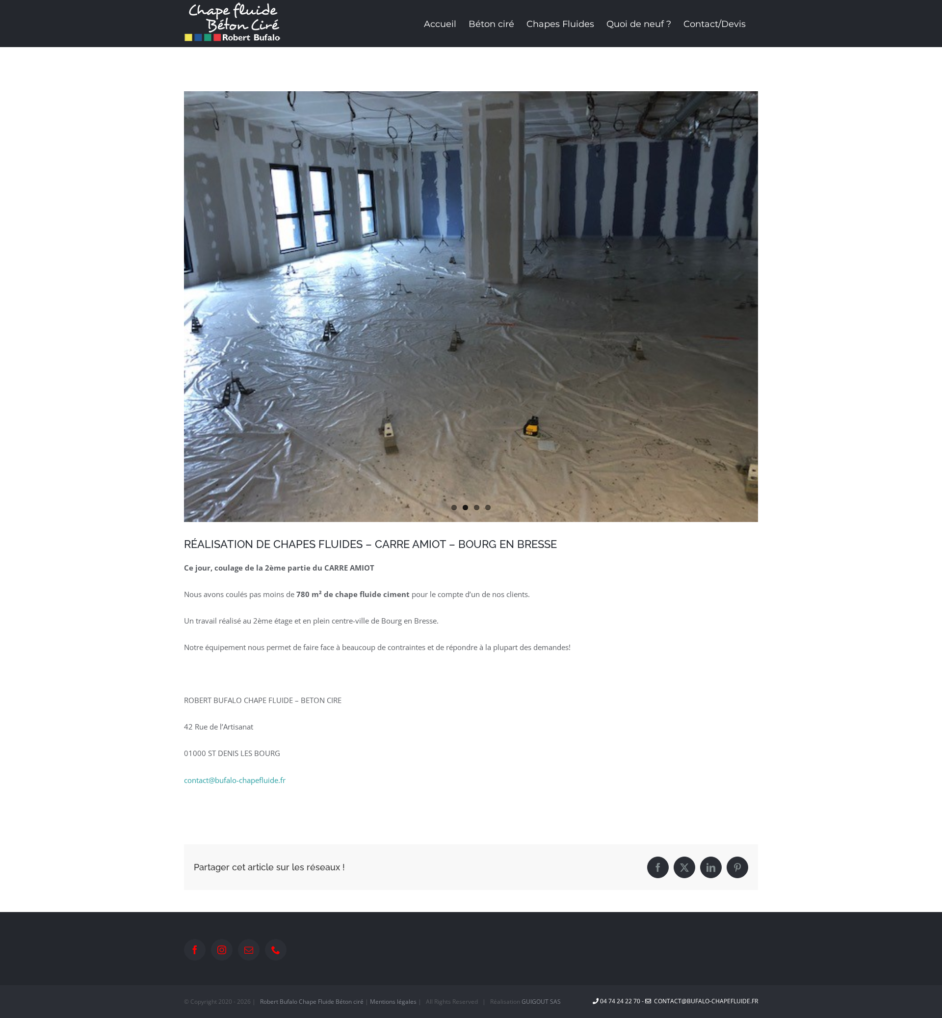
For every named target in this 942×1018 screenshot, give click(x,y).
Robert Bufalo (278, 1001)
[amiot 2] (471, 306)
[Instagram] (222, 950)
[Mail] (249, 950)
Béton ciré (350, 1001)
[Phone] (276, 950)
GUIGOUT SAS (541, 1001)
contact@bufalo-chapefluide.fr (235, 780)
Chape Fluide (316, 1001)
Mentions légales (393, 1001)
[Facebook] (195, 950)
